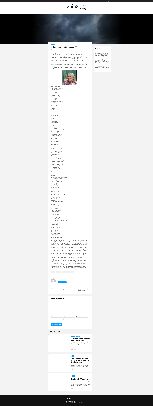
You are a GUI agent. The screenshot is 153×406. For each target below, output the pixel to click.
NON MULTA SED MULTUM (76, 1)
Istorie (77, 12)
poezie (53, 44)
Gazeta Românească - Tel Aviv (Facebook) (74, 402)
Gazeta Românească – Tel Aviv (59, 12)
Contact (93, 12)
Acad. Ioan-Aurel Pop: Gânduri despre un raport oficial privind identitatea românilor (80, 360)
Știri (68, 12)
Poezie (88, 12)
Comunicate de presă (75, 336)
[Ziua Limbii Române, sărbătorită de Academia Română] (59, 342)
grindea (53, 272)
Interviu (83, 12)
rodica (67, 272)
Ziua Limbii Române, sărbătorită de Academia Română (80, 339)
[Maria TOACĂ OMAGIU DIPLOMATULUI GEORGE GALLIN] (59, 382)
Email (64, 316)
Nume (52, 316)
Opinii (72, 12)
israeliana (58, 272)
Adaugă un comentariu (68, 49)
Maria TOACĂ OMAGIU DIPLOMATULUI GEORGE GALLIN (80, 379)
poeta (63, 272)
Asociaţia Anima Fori (70, 401)
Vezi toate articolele (62, 282)
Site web (77, 316)
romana (71, 272)
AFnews (54, 49)
